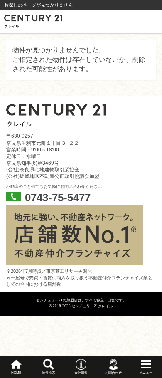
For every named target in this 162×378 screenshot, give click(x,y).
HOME (16, 373)
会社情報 (81, 373)
